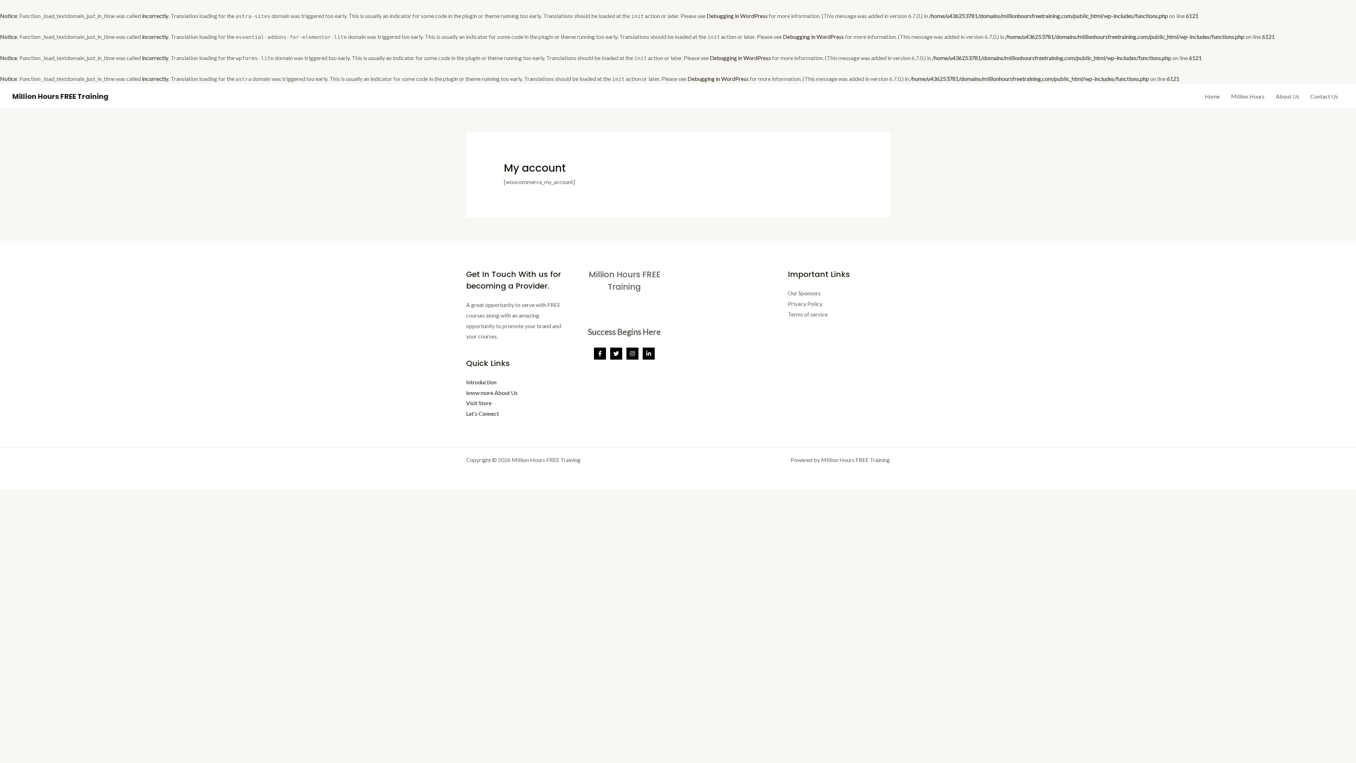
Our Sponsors (804, 293)
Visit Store (479, 403)
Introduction (481, 382)
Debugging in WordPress (737, 15)
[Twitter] (616, 354)
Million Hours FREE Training (60, 96)
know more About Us (492, 392)
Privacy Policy (805, 303)
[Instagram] (632, 354)
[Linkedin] (649, 354)
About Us (1287, 96)
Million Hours (1248, 96)
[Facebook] (600, 354)
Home (1212, 96)
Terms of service (808, 314)
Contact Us (1324, 96)
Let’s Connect (482, 413)
